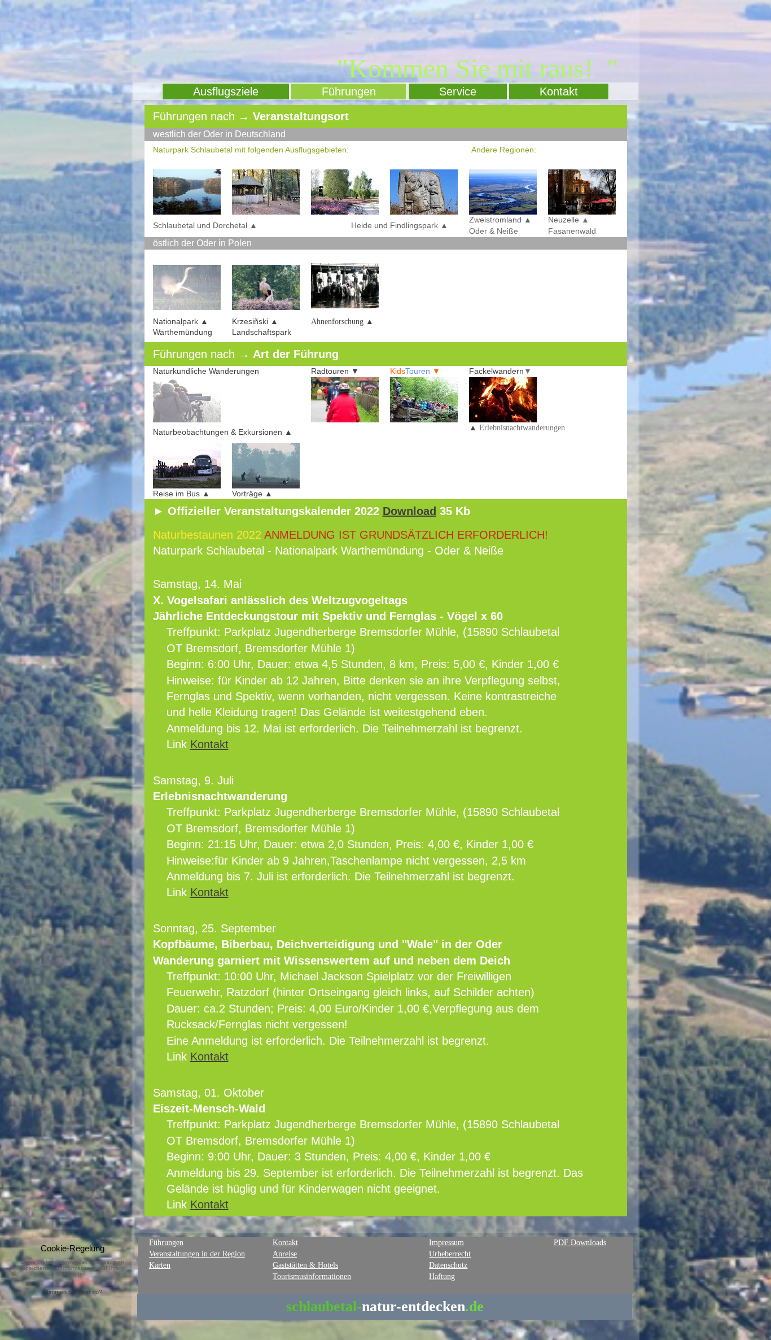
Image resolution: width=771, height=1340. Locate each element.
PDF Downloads (580, 1242)
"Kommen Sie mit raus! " (477, 68)
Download (409, 511)
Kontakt (209, 744)
